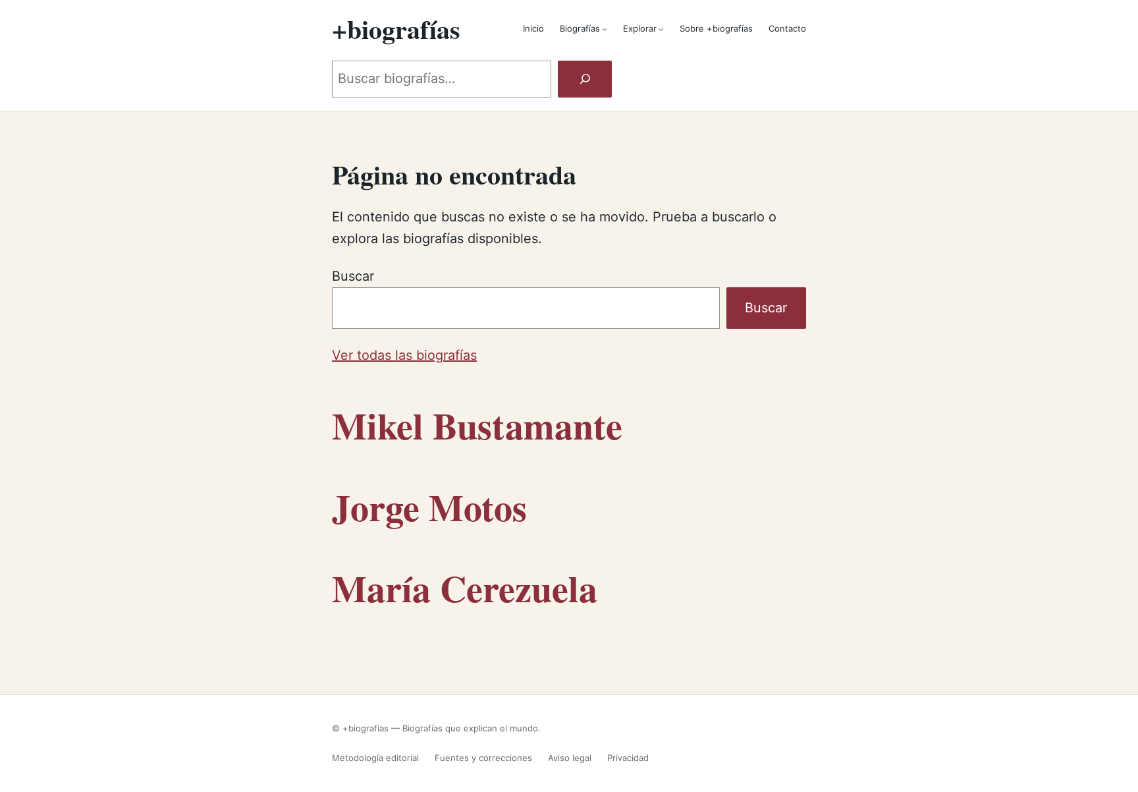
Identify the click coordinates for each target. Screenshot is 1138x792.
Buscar (353, 276)
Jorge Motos (429, 507)
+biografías (396, 28)
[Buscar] (585, 79)
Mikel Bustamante (477, 425)
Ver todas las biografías (404, 355)
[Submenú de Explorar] (661, 29)
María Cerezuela (464, 588)
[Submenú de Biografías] (604, 29)
